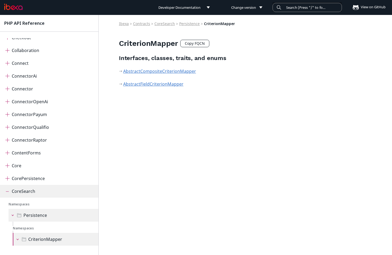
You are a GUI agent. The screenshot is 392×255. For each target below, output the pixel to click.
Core (16, 166)
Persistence (35, 215)
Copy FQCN (195, 43)
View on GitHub (373, 7)
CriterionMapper (45, 239)
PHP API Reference (24, 23)
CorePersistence (28, 178)
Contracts (141, 23)
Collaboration (25, 50)
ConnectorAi (24, 76)
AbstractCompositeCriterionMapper (159, 71)
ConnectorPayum (29, 114)
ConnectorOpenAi (30, 102)
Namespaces (19, 204)
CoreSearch (23, 191)
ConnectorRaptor (29, 140)
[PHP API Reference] (13, 7)
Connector (22, 89)
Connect (20, 63)
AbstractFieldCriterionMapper (153, 84)
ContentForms (26, 153)
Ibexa (124, 23)
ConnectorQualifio (30, 127)
